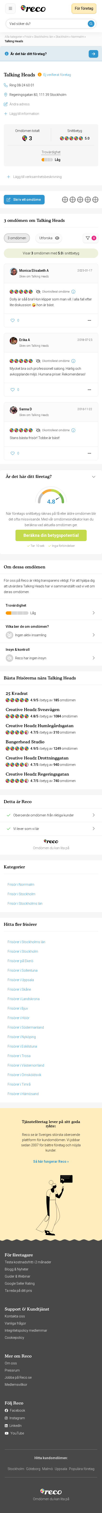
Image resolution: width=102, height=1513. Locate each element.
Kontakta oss (15, 1316)
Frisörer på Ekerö (20, 961)
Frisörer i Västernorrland (26, 1065)
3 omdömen (17, 238)
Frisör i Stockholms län (25, 903)
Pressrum (12, 1370)
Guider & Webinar (17, 1276)
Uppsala (61, 1469)
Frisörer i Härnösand (23, 1094)
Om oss (11, 1363)
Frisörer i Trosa (19, 1056)
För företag (84, 8)
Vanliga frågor (15, 1323)
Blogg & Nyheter (16, 1269)
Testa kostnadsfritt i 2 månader (28, 1262)
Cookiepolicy (14, 1338)
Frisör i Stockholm (21, 894)
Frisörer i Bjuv (18, 1008)
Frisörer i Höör (18, 1018)
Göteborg (33, 1469)
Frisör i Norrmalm (21, 884)
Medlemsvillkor (16, 1385)
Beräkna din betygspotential (51, 535)
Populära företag (81, 1469)
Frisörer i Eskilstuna (22, 1046)
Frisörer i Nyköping (22, 1037)
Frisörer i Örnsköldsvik (24, 1075)
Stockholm (16, 1469)
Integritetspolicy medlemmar (26, 1330)
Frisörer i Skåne (19, 989)
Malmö (47, 1469)
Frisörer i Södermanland (26, 1027)
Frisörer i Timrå (19, 1084)
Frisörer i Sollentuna (22, 970)
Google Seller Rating (20, 1283)
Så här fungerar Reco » (51, 1161)
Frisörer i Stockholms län (26, 942)
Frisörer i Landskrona (24, 999)
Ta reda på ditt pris (18, 1291)
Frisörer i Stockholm (23, 951)
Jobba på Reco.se (18, 1377)
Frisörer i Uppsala (21, 980)
